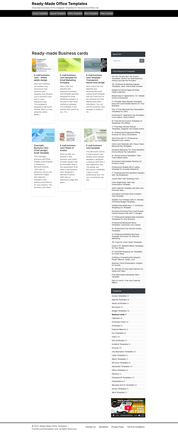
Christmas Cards (118, 322)
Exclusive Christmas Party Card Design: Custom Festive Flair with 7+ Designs (128, 212)
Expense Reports (119, 329)
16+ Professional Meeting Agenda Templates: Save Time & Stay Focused (127, 85)
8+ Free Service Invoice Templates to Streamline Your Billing (127, 122)
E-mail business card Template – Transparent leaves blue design (95, 79)
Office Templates (75, 13)
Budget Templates (119, 311)
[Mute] (139, 415)
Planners (115, 374)
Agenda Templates (57, 13)
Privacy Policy (117, 427)
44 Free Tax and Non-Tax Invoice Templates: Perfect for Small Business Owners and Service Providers (127, 78)
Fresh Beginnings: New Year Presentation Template (123, 183)
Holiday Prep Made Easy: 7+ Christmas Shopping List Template (127, 206)
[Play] (114, 415)
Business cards (39, 122)
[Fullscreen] (143, 415)
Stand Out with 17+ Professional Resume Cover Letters (125, 139)
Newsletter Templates (121, 366)
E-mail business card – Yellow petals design (42, 77)
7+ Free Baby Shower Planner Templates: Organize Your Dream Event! (128, 128)
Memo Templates (119, 359)
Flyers (114, 337)
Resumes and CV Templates (123, 385)
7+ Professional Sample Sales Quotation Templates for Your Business (128, 218)
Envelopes (116, 326)
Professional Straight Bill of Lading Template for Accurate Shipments (126, 168)
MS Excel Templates (120, 363)
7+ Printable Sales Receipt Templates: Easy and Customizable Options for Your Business (128, 104)
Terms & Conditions (136, 427)
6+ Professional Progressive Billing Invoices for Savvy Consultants (126, 133)
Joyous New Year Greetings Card (125, 179)
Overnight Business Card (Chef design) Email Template (41, 149)
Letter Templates (119, 355)
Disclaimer (103, 427)
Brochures (116, 307)
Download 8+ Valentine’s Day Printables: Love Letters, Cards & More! (128, 116)
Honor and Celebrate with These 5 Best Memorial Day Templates (128, 145)
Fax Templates (118, 333)
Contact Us (91, 427)
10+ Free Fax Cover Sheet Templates (127, 242)
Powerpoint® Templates (121, 378)
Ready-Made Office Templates (59, 3)
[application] (128, 407)
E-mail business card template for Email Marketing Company (68, 79)
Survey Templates (119, 389)
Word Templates (91, 13)
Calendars (116, 318)
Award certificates (119, 303)
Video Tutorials (106, 13)
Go (142, 61)
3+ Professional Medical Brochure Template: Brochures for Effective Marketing (125, 236)
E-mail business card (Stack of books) (68, 148)
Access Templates (40, 13)
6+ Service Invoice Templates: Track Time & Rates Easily (126, 157)
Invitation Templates (120, 344)
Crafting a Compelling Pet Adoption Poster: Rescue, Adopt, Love (126, 258)
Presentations (117, 381)
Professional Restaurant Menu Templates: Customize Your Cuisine (126, 224)
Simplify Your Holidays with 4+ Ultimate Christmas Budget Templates (127, 201)
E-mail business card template (94, 146)
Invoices (115, 348)
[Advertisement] (89, 33)
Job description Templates (122, 352)
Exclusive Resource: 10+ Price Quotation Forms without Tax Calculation (128, 151)
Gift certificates (118, 340)
